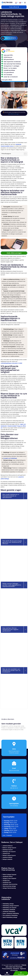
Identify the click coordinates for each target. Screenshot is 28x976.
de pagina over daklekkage (10, 458)
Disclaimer (16, 969)
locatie (6, 89)
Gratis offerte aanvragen (14, 253)
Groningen (11, 89)
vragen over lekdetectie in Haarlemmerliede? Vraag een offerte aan (13, 426)
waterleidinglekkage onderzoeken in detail (11, 363)
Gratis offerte (13, 7)
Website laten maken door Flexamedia (16, 966)
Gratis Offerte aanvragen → (14, 114)
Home (2, 89)
